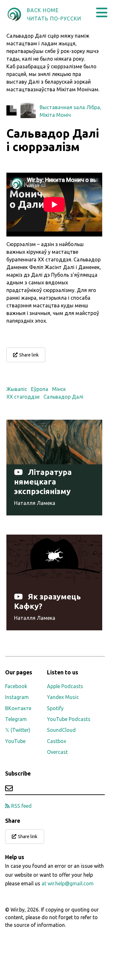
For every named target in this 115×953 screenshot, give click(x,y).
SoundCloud (61, 730)
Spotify (55, 708)
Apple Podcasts (65, 686)
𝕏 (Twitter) (17, 730)
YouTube (15, 741)
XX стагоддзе (23, 397)
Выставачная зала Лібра (70, 107)
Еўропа (39, 389)
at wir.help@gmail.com (68, 883)
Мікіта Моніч (55, 115)
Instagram (17, 697)
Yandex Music (63, 697)
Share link (29, 354)
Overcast (57, 752)
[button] (101, 12)
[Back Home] (14, 14)
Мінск (59, 389)
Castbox (56, 741)
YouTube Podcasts (68, 719)
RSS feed (21, 806)
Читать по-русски (54, 18)
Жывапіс (16, 389)
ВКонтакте (18, 708)
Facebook (16, 686)
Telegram (16, 719)
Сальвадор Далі (63, 397)
